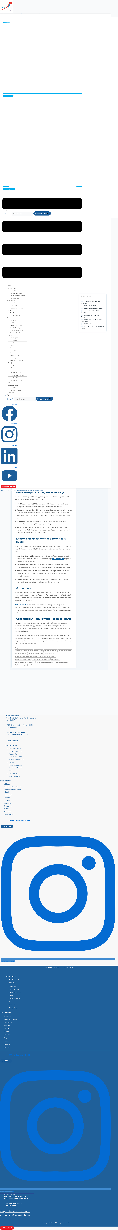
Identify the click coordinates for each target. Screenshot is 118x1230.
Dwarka (12, 343)
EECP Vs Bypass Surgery (17, 375)
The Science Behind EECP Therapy (93, 308)
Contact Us (10, 392)
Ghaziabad (13, 348)
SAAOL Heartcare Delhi (19, 821)
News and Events (15, 390)
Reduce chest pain (21, 665)
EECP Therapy (49, 653)
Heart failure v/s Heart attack (15, 309)
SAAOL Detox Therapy (17, 325)
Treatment (10, 318)
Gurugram (13, 350)
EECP (9, 370)
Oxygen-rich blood (62, 662)
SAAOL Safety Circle (16, 333)
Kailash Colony (14, 355)
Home (9, 286)
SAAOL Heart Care (21, 605)
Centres (9, 335)
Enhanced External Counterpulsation (26, 656)
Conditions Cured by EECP (15, 381)
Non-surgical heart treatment (45, 662)
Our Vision (13, 290)
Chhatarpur (13, 340)
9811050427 (11, 1205)
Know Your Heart (15, 303)
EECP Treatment (15, 323)
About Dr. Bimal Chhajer (17, 293)
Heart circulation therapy (48, 656)
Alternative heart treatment (24, 650)
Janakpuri (13, 353)
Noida (12, 365)
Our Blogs (13, 387)
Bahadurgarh (14, 338)
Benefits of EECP (15, 373)
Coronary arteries (20, 653)
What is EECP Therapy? (90, 305)
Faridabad (13, 345)
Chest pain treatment (64, 650)
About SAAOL (11, 288)
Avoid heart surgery (50, 650)
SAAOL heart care (34, 665)
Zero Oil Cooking (15, 328)
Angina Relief (38, 650)
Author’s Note (87, 323)
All (8, 490)
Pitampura (13, 368)
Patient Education (12, 385)
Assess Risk (13, 305)
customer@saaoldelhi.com (17, 734)
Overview (13, 320)
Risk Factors (13, 313)
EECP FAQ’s (14, 378)
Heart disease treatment (23, 659)
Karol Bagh (13, 358)
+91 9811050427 (13, 727)
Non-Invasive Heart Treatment (24, 662)
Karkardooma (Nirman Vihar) (15, 362)
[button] (42, 238)
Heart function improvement (41, 659)
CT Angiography (15, 315)
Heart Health (11, 300)
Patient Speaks (14, 298)
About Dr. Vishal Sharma (17, 295)
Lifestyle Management (17, 330)
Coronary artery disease (35, 653)
